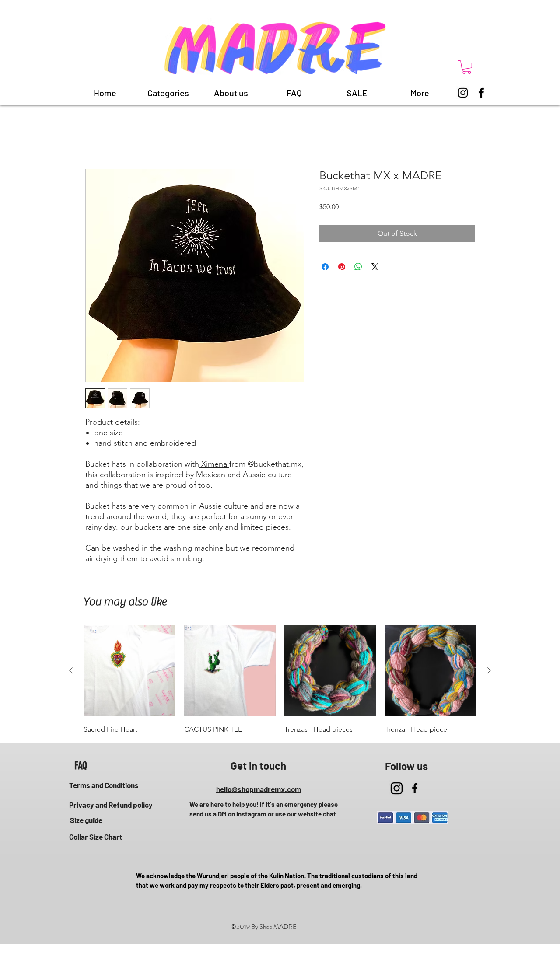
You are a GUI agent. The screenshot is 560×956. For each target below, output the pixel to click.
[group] (280, 680)
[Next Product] (489, 670)
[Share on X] (375, 267)
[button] (466, 67)
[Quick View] (129, 671)
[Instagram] (462, 92)
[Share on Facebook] (325, 267)
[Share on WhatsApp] (358, 267)
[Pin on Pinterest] (341, 267)
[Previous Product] (71, 670)
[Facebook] (481, 92)
